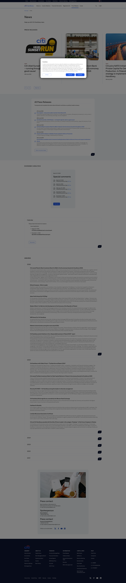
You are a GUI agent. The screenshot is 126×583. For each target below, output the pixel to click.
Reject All (70, 74)
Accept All (80, 74)
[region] (63, 68)
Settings (46, 74)
